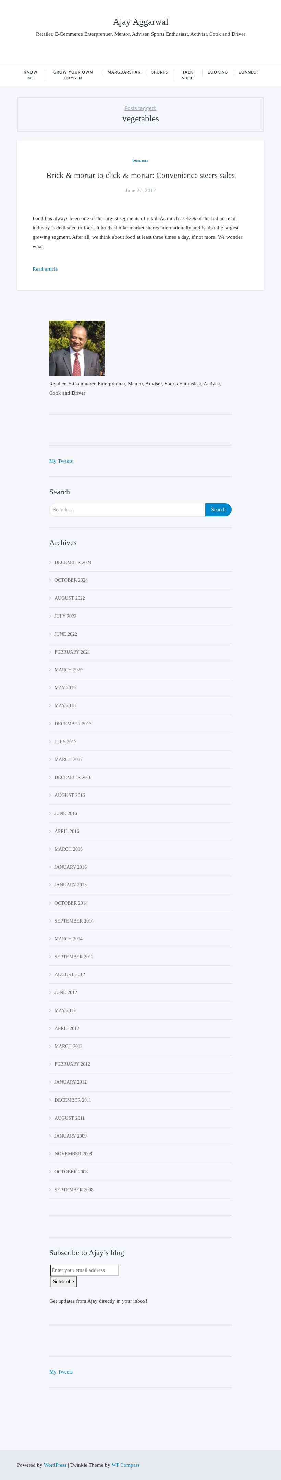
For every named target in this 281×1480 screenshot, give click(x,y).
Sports (159, 72)
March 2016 (68, 849)
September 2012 (74, 956)
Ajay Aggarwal (140, 22)
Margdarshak (124, 72)
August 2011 (69, 1118)
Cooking (218, 72)
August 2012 (69, 974)
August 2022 (69, 598)
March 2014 (68, 938)
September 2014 (74, 921)
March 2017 (68, 759)
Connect (249, 72)
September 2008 (74, 1190)
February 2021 (72, 652)
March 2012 (68, 1046)
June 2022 (65, 634)
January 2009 (70, 1136)
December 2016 (72, 777)
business (140, 160)
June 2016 (65, 813)
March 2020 (68, 670)
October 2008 (71, 1171)
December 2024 (72, 562)
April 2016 (66, 831)
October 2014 (71, 903)
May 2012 (65, 1010)
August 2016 (69, 795)
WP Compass (126, 1465)
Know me (31, 75)
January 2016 (70, 867)
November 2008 (73, 1153)
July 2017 (65, 741)
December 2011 (72, 1100)
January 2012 (70, 1082)
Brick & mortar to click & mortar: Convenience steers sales (140, 175)
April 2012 (66, 1028)
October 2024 (71, 580)
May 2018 (65, 705)
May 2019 (65, 687)
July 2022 (65, 616)
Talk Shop (188, 75)
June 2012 (65, 992)
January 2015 (70, 885)
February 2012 (72, 1064)
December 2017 (72, 723)
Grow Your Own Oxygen (73, 75)
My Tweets (61, 461)
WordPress (56, 1465)
